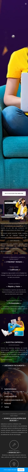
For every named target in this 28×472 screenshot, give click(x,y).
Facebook (7, 403)
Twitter (6, 407)
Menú (25, 3)
